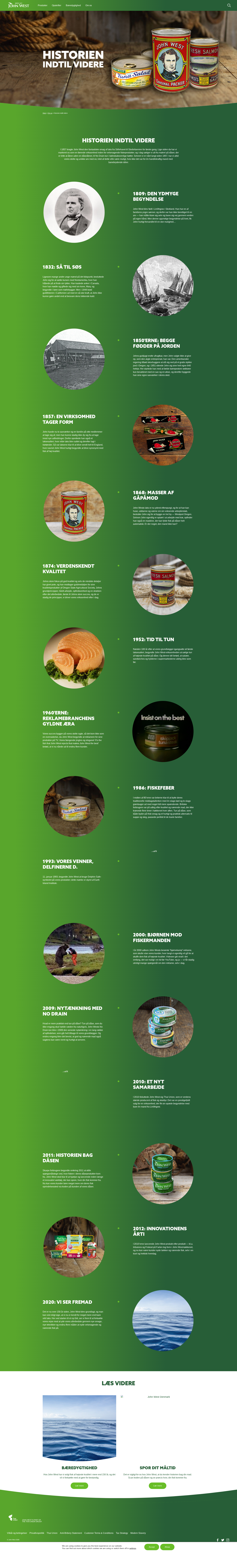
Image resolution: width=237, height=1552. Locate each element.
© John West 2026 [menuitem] (13, 1540)
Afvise (167, 1547)
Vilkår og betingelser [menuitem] (17, 1533)
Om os (50, 113)
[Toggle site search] (229, 5)
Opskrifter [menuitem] (56, 5)
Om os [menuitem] (88, 5)
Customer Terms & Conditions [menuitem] (98, 1533)
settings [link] (132, 1548)
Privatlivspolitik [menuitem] (36, 1533)
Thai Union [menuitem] (52, 1533)
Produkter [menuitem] (42, 5)
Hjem (44, 113)
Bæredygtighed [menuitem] (73, 5)
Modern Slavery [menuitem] (138, 1533)
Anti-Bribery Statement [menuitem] (71, 1533)
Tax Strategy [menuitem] (122, 1533)
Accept (152, 1547)
